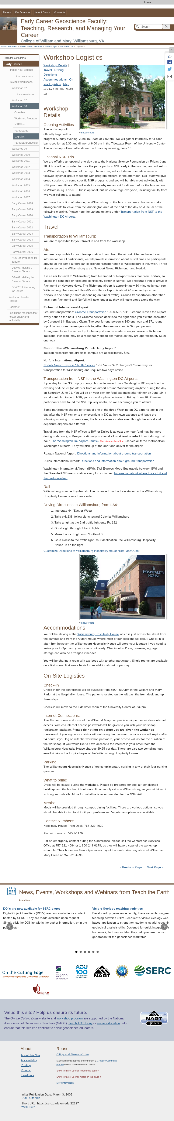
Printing (26, 1065)
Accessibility (29, 1060)
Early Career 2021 (22, 221)
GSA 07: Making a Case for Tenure (22, 269)
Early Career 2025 (22, 245)
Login (147, 2)
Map (66, 84)
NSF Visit (19, 124)
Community (59, 12)
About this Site (30, 1055)
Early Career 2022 (22, 227)
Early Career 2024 (22, 239)
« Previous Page (131, 867)
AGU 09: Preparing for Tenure (24, 259)
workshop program (70, 1018)
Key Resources (22, 12)
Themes (7, 12)
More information (65, 1082)
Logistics (19, 136)
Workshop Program (25, 118)
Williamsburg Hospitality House (98, 634)
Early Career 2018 (22, 203)
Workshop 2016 (21, 191)
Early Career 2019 (22, 209)
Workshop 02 (19, 88)
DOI (24, 1098)
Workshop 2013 (21, 172)
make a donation (108, 1023)
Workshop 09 (19, 148)
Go (166, 26)
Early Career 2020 (22, 215)
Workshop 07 (19, 100)
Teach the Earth (9, 46)
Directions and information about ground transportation (114, 453)
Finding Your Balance (21, 69)
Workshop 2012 (21, 167)
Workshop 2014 (21, 179)
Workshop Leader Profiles (19, 299)
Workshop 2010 (21, 154)
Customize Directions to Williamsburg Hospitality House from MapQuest (91, 550)
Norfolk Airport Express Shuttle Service (69, 365)
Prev (9, 926)
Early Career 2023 (22, 233)
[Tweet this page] (169, 69)
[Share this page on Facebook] (169, 62)
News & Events (42, 12)
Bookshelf (14, 307)
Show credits (87, 132)
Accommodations (55, 79)
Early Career (26, 46)
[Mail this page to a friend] (169, 77)
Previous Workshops (46, 46)
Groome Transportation (90, 312)
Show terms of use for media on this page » (78, 1077)
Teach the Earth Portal (14, 58)
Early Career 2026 (22, 252)
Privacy (26, 1070)
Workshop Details (55, 65)
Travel (48, 70)
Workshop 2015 (21, 185)
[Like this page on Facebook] (169, 56)
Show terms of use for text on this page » (77, 1070)
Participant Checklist (26, 142)
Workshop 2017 (21, 197)
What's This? (28, 1107)
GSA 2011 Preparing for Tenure (23, 289)
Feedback (27, 1075)
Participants (21, 130)
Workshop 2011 (21, 160)
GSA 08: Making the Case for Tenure (23, 279)
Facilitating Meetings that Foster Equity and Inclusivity (23, 316)
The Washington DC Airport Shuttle (74, 441)
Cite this (34, 1098)
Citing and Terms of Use (72, 1054)
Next (164, 926)
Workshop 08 (66, 46)
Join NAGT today (81, 1023)
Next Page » (154, 867)
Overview (19, 112)
